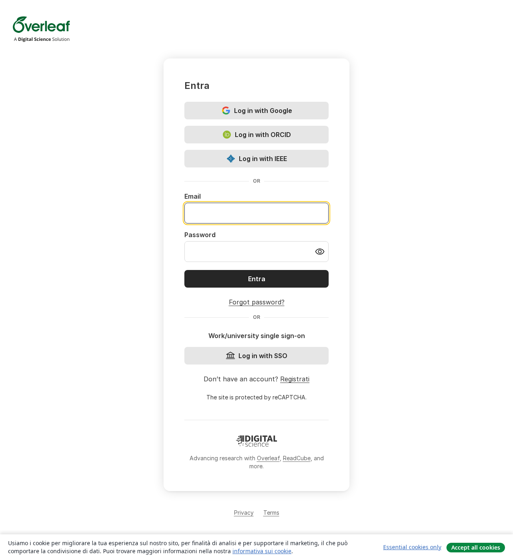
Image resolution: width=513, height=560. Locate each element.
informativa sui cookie (261, 551)
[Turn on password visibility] (320, 251)
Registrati (294, 379)
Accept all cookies (475, 547)
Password (200, 235)
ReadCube (297, 458)
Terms (271, 512)
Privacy (244, 512)
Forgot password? (257, 302)
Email (192, 196)
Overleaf (268, 458)
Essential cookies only (412, 547)
